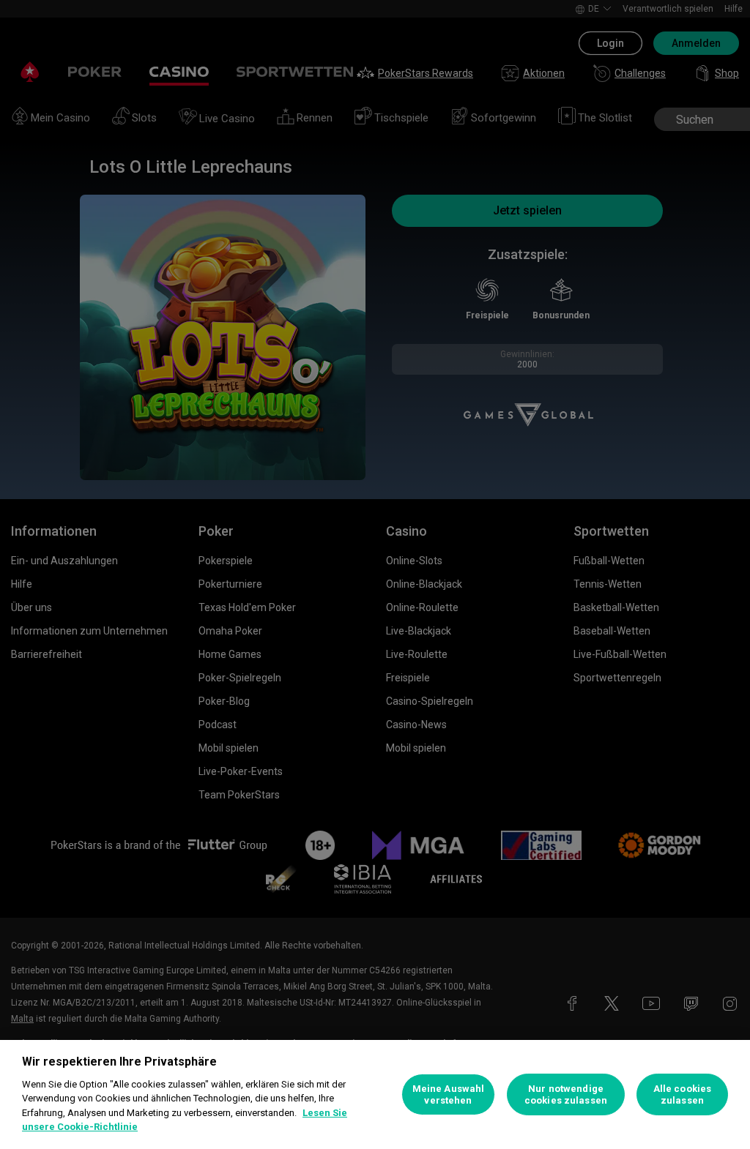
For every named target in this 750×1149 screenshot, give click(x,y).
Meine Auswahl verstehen (448, 1094)
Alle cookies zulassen (682, 1094)
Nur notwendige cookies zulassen (565, 1094)
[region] (375, 1094)
